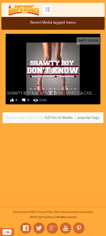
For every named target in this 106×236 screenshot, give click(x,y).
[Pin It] (73, 68)
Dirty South (88, 41)
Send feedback (21, 212)
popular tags (88, 117)
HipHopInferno (46, 217)
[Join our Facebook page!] (25, 228)
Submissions (86, 212)
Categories (47, 9)
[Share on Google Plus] (60, 68)
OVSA (57, 212)
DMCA (33, 212)
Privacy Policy (45, 212)
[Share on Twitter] (48, 68)
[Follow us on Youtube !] (65, 228)
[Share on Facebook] (35, 68)
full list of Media (59, 117)
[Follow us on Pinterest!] (79, 228)
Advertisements (70, 212)
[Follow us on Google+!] (52, 228)
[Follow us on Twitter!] (39, 228)
